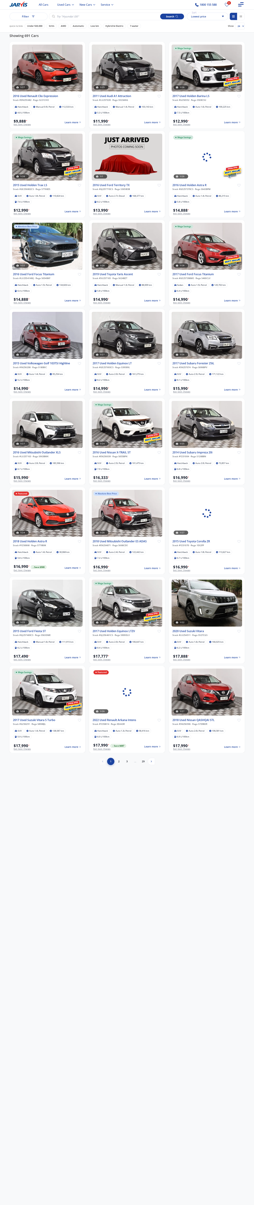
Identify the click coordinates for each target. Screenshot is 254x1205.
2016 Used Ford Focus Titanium (33, 274)
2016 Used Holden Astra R (189, 185)
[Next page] (151, 761)
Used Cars (63, 5)
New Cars (85, 5)
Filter (25, 16)
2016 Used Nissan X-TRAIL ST (112, 452)
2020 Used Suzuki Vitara (188, 631)
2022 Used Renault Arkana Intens (114, 720)
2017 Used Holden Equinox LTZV (114, 631)
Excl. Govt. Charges (22, 124)
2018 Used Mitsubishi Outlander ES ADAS (120, 541)
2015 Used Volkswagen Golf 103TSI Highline (41, 363)
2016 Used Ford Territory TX (111, 185)
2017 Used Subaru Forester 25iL (193, 363)
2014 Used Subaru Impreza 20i (192, 452)
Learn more (71, 122)
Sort (194, 12)
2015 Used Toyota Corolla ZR (191, 541)
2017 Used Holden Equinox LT (112, 363)
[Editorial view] (240, 16)
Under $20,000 (34, 26)
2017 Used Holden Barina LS (190, 96)
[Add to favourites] (79, 96)
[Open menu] (241, 4)
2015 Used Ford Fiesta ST (29, 631)
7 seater (134, 26)
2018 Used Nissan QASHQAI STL (193, 720)
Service (105, 5)
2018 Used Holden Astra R (30, 541)
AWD (63, 26)
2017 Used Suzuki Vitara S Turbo (34, 720)
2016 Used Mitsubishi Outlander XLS (37, 452)
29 (143, 761)
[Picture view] (233, 16)
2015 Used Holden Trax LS (30, 185)
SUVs (51, 26)
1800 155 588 (208, 5)
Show (231, 25)
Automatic (78, 26)
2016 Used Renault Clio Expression (35, 96)
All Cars (43, 5)
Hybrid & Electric (114, 26)
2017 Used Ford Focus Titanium (193, 274)
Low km (95, 26)
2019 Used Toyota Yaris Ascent (113, 274)
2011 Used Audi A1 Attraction (112, 96)
